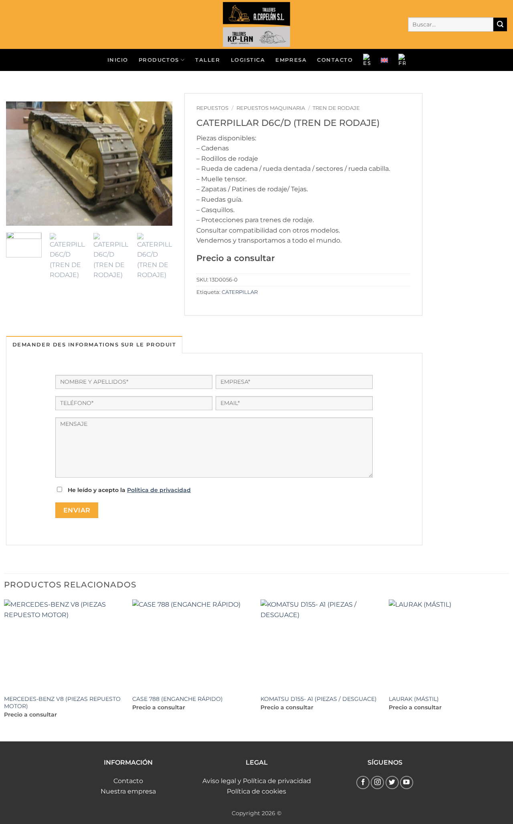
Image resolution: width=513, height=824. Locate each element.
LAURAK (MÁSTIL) (414, 699)
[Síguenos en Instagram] (377, 782)
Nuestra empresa (128, 791)
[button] (16, 217)
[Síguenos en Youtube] (406, 782)
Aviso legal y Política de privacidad (256, 781)
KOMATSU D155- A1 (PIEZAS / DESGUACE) (319, 699)
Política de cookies (256, 791)
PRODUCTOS (159, 60)
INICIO (117, 60)
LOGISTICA (248, 60)
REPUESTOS (212, 108)
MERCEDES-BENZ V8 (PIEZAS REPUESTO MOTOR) (62, 702)
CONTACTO (335, 60)
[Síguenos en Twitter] (392, 782)
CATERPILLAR (240, 292)
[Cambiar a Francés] (402, 60)
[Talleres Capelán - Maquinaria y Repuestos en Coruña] (256, 24)
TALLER (207, 60)
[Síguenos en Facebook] (363, 782)
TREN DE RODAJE (336, 108)
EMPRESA (291, 60)
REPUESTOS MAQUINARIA (270, 108)
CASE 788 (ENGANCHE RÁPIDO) (177, 699)
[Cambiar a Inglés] (384, 60)
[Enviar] (500, 24)
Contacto (128, 781)
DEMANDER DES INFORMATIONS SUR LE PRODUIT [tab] (94, 345)
